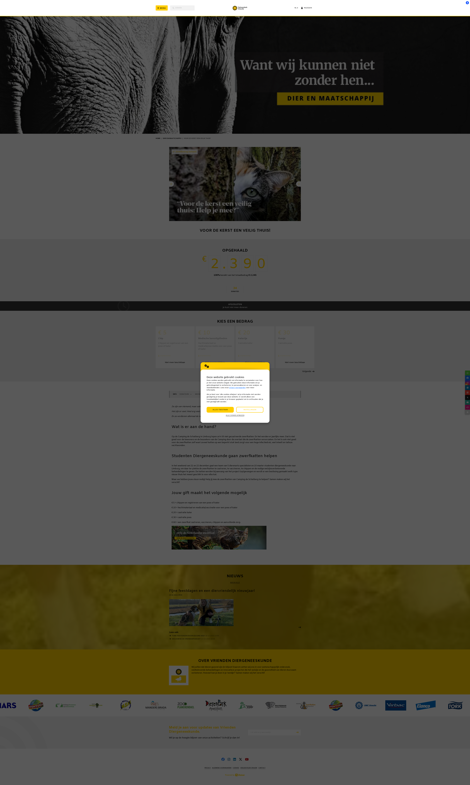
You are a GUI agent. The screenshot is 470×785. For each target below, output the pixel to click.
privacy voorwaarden (237, 388)
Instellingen (249, 410)
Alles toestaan (220, 410)
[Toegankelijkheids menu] (467, 2)
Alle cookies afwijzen (235, 415)
